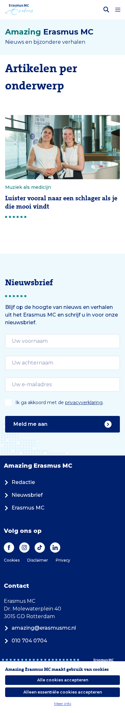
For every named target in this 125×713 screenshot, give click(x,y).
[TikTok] (40, 547)
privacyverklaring (84, 402)
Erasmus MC (28, 508)
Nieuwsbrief (27, 495)
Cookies (12, 560)
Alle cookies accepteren (62, 680)
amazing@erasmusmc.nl (44, 628)
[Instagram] (24, 547)
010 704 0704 (29, 641)
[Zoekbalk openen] (106, 9)
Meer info (62, 703)
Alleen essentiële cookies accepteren (62, 692)
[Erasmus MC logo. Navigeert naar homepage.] (19, 9)
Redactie (23, 482)
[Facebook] (9, 547)
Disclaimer (37, 560)
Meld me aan (30, 424)
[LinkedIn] (55, 547)
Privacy (63, 560)
